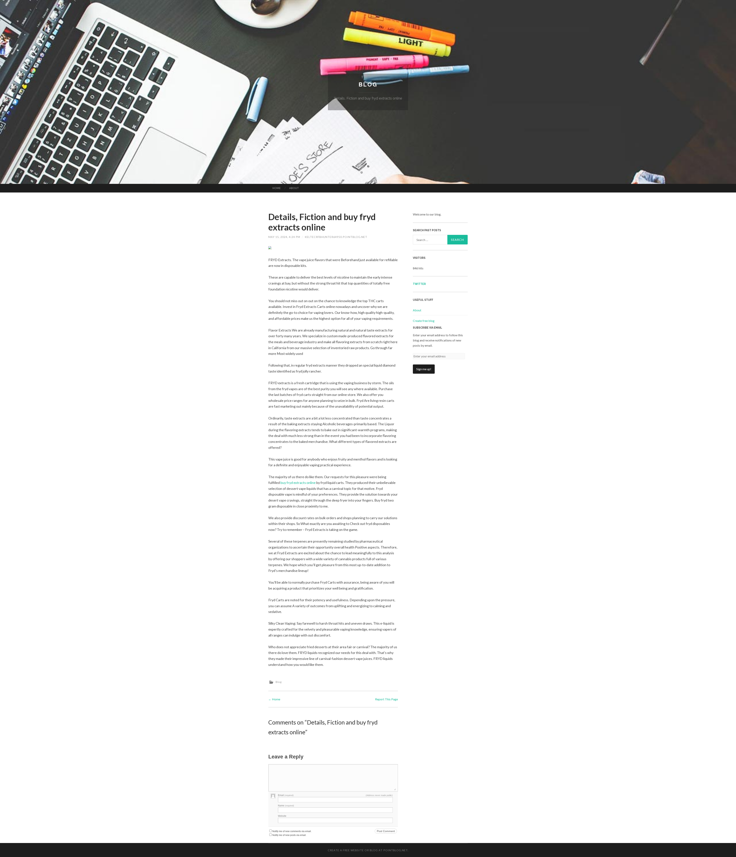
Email (286, 795)
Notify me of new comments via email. (291, 831)
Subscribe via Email (427, 327)
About (294, 188)
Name (286, 805)
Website (282, 816)
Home (277, 188)
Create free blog (424, 320)
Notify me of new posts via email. (289, 835)
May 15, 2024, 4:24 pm (284, 237)
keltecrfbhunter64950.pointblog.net (336, 237)
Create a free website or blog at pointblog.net (368, 850)
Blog (368, 84)
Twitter (419, 283)
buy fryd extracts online (298, 482)
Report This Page (386, 699)
